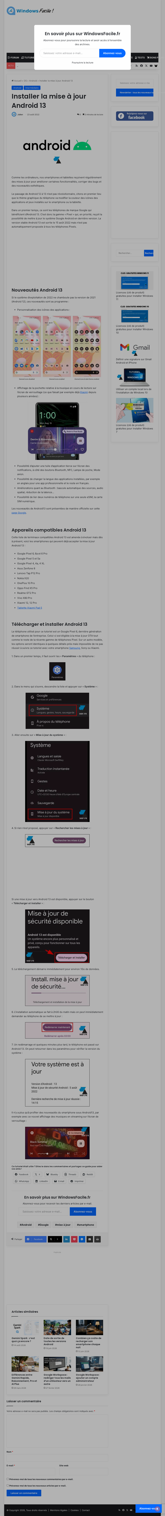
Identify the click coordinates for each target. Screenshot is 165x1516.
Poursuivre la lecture (82, 62)
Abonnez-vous (112, 53)
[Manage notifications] (157, 1508)
